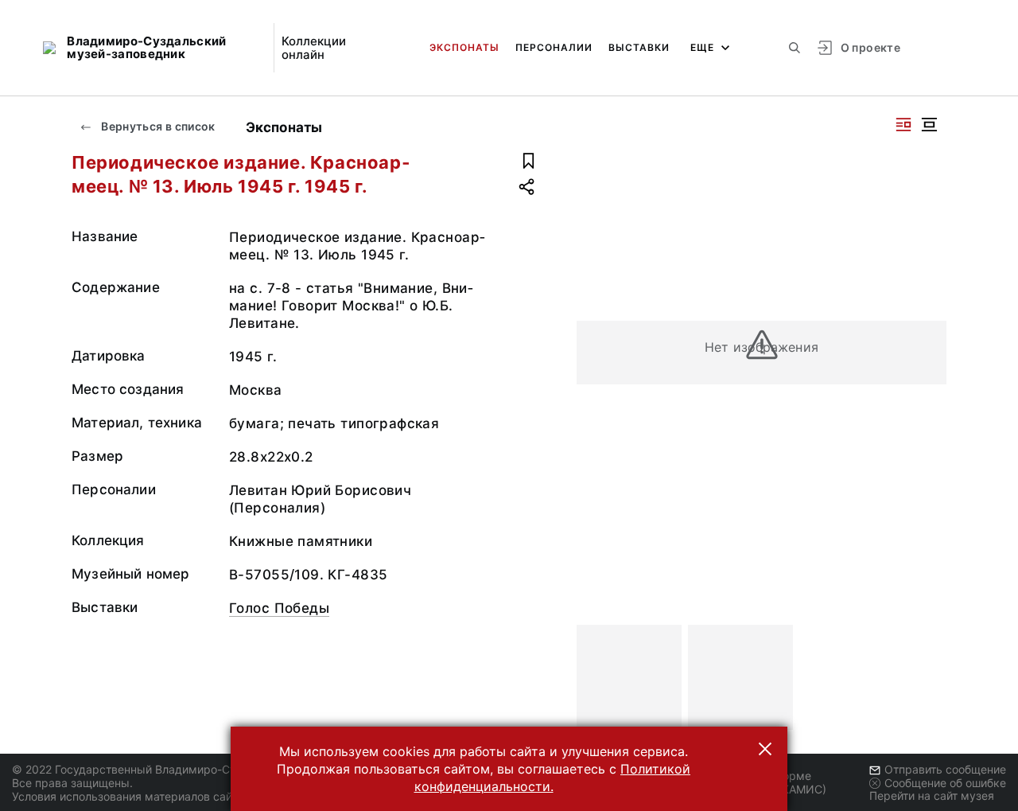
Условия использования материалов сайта (127, 796)
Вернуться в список (157, 126)
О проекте (870, 47)
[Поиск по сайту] (794, 47)
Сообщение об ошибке (945, 783)
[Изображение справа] (903, 124)
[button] (765, 749)
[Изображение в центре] (929, 124)
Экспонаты (464, 47)
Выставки (639, 47)
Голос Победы (279, 608)
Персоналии (554, 47)
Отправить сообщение (945, 769)
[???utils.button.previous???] (596, 677)
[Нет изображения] (629, 677)
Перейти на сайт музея (931, 795)
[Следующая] (927, 677)
